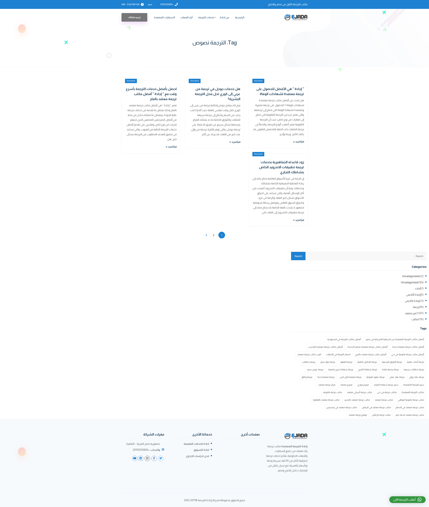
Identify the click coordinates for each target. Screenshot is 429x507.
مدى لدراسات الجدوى (197, 456)
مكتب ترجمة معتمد (384, 399)
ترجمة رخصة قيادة (390, 369)
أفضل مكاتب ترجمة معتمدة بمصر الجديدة (367, 346)
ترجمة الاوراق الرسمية (392, 362)
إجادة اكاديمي (412, 300)
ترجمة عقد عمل (397, 377)
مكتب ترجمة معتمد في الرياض (376, 407)
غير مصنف (410, 313)
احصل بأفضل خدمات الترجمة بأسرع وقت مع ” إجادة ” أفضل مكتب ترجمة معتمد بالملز (151, 94)
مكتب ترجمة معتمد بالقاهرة (326, 399)
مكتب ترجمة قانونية (332, 392)
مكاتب (414, 319)
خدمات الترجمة (206, 17)
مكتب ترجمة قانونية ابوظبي (411, 399)
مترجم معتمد (346, 384)
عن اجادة (224, 17)
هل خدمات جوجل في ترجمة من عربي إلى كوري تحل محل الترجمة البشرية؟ (217, 94)
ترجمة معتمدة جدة (326, 377)
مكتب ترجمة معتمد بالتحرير (357, 399)
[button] (407, 499)
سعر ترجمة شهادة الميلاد (386, 384)
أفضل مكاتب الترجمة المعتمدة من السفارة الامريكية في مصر (395, 339)
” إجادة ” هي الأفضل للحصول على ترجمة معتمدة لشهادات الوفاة (280, 91)
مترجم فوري (363, 384)
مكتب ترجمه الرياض (381, 415)
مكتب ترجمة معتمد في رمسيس (341, 407)
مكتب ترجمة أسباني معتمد (359, 392)
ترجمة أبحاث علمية (415, 362)
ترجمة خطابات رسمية (414, 369)
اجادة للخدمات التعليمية (196, 443)
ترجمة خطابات (308, 362)
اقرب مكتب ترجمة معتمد (309, 354)
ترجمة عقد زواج (416, 377)
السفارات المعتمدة (164, 17)
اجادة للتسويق (201, 449)
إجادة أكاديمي (413, 294)
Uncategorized (410, 276)
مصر (150, 4)
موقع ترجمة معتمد (358, 415)
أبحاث (418, 288)
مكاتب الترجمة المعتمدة (413, 392)
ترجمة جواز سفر (327, 362)
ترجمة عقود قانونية (375, 377)
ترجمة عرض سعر (315, 369)
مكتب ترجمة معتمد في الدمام (410, 407)
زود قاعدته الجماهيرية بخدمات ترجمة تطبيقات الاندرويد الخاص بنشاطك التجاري (281, 167)
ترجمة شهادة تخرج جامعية (340, 369)
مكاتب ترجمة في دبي (387, 392)
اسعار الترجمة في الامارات (338, 354)
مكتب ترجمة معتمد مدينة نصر (409, 415)
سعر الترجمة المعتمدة (413, 384)
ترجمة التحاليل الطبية (367, 362)
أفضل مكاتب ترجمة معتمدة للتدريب (325, 346)
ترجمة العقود (346, 362)
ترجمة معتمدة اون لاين (350, 377)
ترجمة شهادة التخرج (367, 369)
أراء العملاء (187, 17)
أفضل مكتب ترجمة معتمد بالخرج (370, 354)
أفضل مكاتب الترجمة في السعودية (344, 339)
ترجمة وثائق (306, 377)
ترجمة (416, 307)
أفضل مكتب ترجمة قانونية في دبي (407, 354)
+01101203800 (166, 4)
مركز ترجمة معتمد (326, 384)
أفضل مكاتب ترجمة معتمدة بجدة (408, 346)
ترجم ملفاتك (134, 17)
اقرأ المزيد (172, 146)
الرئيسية (239, 17)
